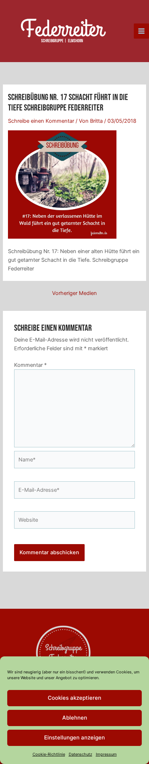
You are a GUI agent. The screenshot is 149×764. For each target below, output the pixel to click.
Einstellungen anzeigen (74, 737)
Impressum (106, 754)
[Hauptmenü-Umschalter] (141, 31)
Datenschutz (80, 754)
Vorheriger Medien (74, 293)
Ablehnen (74, 717)
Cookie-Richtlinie (49, 754)
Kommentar (30, 365)
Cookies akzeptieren (74, 697)
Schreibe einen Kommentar (41, 121)
